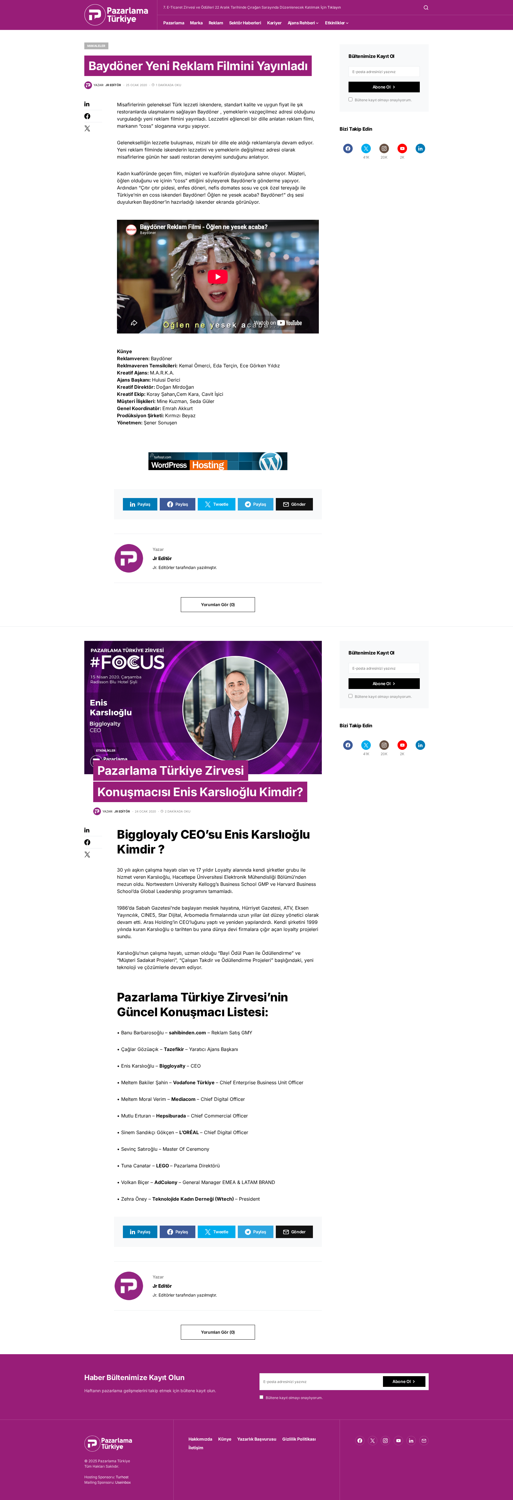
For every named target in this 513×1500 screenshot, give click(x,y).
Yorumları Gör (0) (218, 604)
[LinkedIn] (420, 151)
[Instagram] (385, 1441)
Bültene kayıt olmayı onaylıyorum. (383, 100)
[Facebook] (348, 151)
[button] (426, 7)
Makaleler (96, 46)
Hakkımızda (200, 1438)
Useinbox (123, 1482)
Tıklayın (334, 7)
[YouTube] (398, 1441)
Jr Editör (162, 558)
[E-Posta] (424, 1441)
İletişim (196, 1447)
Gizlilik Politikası (299, 1438)
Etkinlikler (105, 750)
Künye (224, 1438)
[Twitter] (372, 1441)
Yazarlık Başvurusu (256, 1438)
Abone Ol (382, 86)
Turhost (122, 1477)
